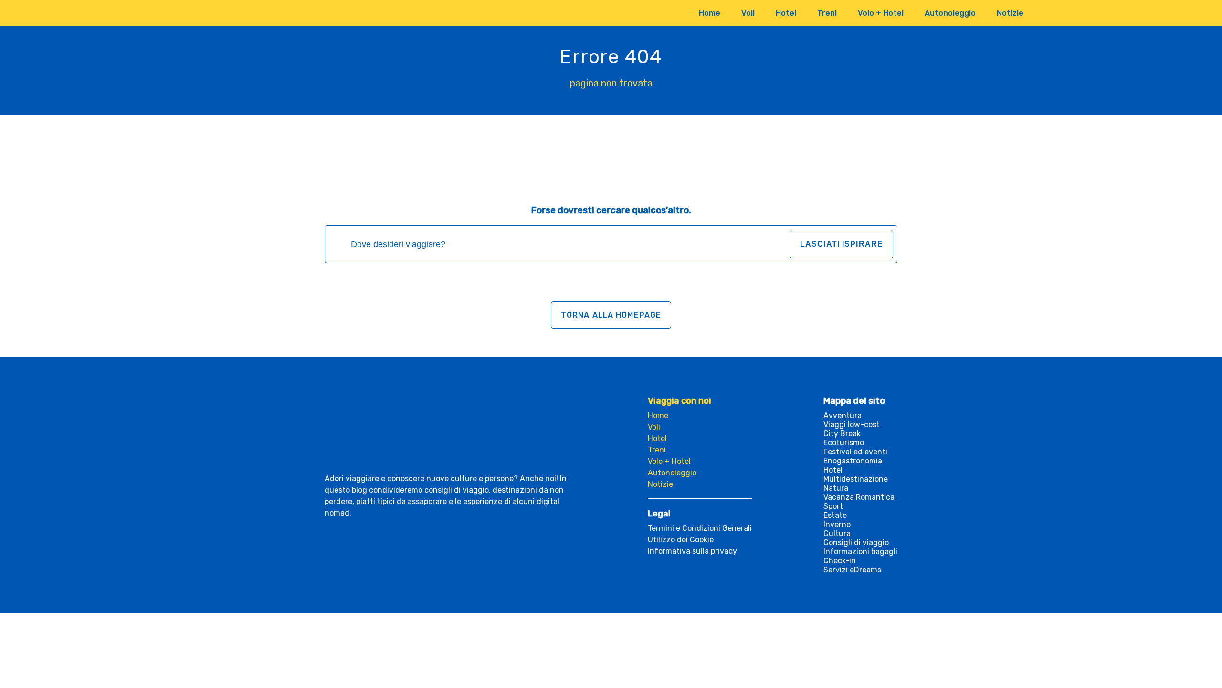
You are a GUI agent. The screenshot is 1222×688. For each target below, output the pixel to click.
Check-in (839, 560)
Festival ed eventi (855, 451)
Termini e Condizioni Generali (700, 528)
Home (709, 13)
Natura (835, 488)
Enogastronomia (852, 460)
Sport (833, 506)
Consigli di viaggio (856, 542)
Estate (835, 515)
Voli (748, 13)
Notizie (1010, 13)
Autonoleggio (950, 13)
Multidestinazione (855, 479)
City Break (842, 433)
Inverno (837, 524)
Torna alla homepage (611, 315)
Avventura (842, 415)
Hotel (786, 13)
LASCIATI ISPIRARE (841, 244)
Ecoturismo (843, 442)
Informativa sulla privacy (692, 551)
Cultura (837, 533)
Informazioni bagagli (860, 551)
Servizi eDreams (852, 569)
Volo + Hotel (881, 13)
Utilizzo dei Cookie (681, 539)
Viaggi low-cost (851, 424)
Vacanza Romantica (859, 497)
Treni (827, 13)
